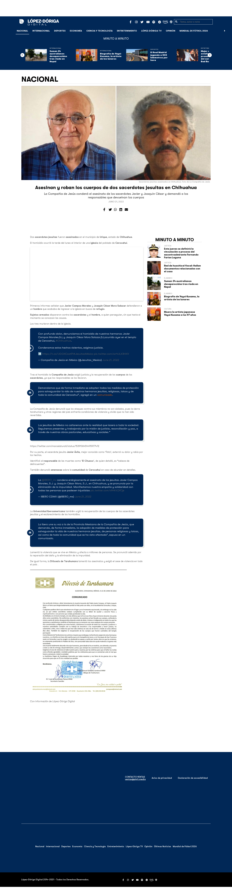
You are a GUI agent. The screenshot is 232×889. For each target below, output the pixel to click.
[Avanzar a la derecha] (224, 30)
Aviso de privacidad (162, 778)
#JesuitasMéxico (83, 353)
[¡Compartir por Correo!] (126, 210)
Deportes (60, 31)
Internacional (41, 31)
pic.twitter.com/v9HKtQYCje (107, 490)
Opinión (170, 31)
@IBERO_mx (49, 479)
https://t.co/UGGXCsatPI (57, 353)
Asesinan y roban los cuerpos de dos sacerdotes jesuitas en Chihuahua (116, 187)
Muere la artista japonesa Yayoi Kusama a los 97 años (180, 313)
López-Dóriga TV (151, 31)
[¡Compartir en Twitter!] (110, 210)
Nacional (22, 31)
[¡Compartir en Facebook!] (104, 210)
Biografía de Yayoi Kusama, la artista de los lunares (110, 56)
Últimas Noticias (162, 846)
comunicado (104, 394)
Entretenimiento (127, 31)
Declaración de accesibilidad (193, 778)
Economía (76, 31)
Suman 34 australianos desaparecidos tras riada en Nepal (58, 56)
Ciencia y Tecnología (99, 31)
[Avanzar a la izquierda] (22, 55)
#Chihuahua (63, 340)
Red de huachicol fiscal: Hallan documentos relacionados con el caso (182, 268)
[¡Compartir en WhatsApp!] (115, 210)
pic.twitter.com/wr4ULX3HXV (111, 353)
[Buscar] (228, 30)
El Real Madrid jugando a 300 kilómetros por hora (159, 56)
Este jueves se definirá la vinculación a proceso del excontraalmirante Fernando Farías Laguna (181, 253)
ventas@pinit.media (135, 779)
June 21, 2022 (110, 360)
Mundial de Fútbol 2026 (194, 31)
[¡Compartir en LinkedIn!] (120, 210)
